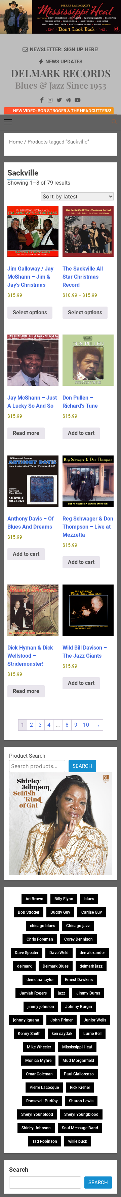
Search (82, 766)
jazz (61, 993)
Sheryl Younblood (37, 1114)
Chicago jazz (78, 925)
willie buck (77, 1141)
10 (86, 725)
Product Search (27, 756)
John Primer (61, 1020)
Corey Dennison (78, 939)
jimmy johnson (41, 1006)
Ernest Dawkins (79, 979)
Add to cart (81, 433)
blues (89, 898)
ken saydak (62, 1033)
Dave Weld (59, 952)
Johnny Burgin (78, 1006)
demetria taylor (40, 979)
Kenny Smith (29, 1033)
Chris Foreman (40, 939)
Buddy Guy (60, 912)
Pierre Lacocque (44, 1087)
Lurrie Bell (92, 1033)
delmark (24, 966)
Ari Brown (34, 898)
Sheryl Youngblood (81, 1114)
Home (16, 142)
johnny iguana (26, 1020)
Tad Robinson (44, 1141)
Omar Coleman (39, 1074)
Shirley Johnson (36, 1128)
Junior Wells (95, 1020)
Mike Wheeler (39, 1047)
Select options (30, 312)
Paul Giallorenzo (79, 1074)
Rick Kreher (80, 1087)
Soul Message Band (80, 1128)
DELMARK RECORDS (61, 73)
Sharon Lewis (81, 1101)
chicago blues (42, 925)
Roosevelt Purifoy (42, 1101)
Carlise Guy (91, 912)
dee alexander (92, 952)
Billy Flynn (63, 898)
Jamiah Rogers (33, 993)
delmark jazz (91, 966)
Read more (26, 433)
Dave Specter (26, 952)
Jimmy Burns (88, 993)
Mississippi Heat (77, 1047)
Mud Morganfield (78, 1060)
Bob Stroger (28, 912)
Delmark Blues (56, 966)
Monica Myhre (38, 1060)
